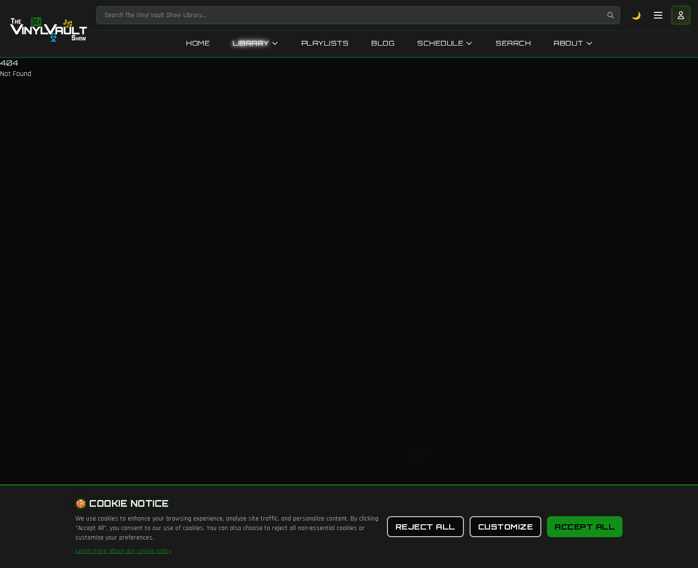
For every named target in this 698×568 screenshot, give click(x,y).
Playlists (325, 43)
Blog (383, 43)
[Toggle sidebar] (658, 15)
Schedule (440, 43)
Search (513, 43)
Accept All (585, 526)
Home (198, 43)
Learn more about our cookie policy (123, 551)
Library (251, 43)
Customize (505, 526)
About (569, 43)
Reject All (425, 526)
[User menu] (680, 15)
